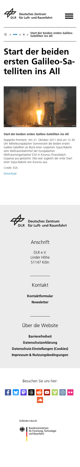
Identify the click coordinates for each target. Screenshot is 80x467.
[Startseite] (5, 34)
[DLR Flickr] (70, 394)
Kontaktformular (40, 296)
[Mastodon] (24, 394)
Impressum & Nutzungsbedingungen (40, 355)
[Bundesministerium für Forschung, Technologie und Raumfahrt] (40, 445)
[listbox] (15, 34)
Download (10, 173)
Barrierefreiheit (40, 336)
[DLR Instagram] (62, 394)
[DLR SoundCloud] (40, 401)
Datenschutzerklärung (40, 342)
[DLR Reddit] (39, 394)
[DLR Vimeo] (55, 394)
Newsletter (40, 302)
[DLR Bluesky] (16, 394)
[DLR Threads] (31, 394)
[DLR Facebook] (8, 394)
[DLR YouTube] (47, 394)
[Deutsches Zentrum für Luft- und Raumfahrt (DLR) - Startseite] (30, 15)
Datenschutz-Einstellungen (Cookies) (40, 348)
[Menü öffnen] (69, 15)
